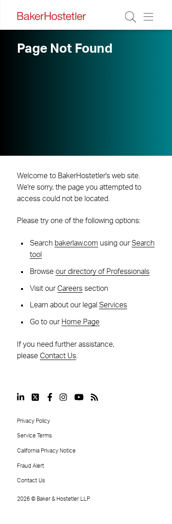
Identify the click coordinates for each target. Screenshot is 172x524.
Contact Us (58, 356)
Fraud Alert (30, 466)
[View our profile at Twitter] (36, 397)
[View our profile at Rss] (94, 397)
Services (113, 305)
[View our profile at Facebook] (49, 397)
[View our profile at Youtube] (78, 397)
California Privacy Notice (46, 450)
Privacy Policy (33, 421)
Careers (70, 288)
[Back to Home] (51, 16)
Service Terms (34, 435)
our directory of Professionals (102, 271)
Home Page (80, 322)
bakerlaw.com (76, 243)
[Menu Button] (149, 16)
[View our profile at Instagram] (63, 397)
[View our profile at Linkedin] (20, 397)
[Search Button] (131, 16)
